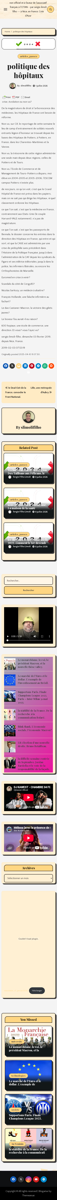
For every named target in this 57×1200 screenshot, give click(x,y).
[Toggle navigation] (5, 9)
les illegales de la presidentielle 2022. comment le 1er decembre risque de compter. (28, 543)
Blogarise (43, 1191)
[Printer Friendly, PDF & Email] (16, 97)
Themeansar (28, 1195)
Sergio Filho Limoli (22, 477)
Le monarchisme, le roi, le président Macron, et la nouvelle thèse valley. (33, 663)
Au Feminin (17, 1143)
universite (16, 1041)
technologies (18, 1075)
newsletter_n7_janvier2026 (16, 991)
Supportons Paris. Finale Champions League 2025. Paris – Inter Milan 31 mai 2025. (25, 1120)
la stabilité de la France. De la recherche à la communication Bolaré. (28, 1153)
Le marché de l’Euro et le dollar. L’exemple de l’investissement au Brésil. (33, 679)
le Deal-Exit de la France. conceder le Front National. (15, 392)
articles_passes (28, 56)
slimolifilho (26, 86)
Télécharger (37, 991)
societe (15, 1109)
